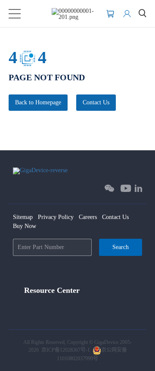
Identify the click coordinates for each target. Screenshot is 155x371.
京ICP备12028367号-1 (65, 350)
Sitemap (23, 217)
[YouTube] (126, 188)
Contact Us (96, 102)
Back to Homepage (38, 102)
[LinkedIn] (138, 188)
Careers (88, 217)
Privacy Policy (56, 217)
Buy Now (24, 226)
